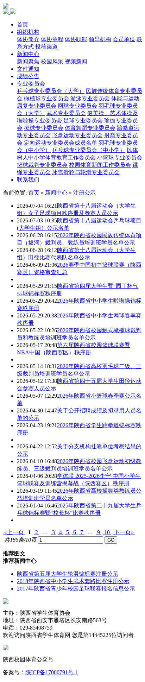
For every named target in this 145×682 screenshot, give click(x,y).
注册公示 (84, 193)
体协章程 (52, 39)
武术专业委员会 (66, 113)
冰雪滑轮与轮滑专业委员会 (86, 172)
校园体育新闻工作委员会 (100, 165)
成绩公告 (28, 76)
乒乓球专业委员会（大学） (50, 91)
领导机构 (100, 39)
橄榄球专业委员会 (46, 98)
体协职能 (76, 39)
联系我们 (28, 180)
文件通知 (28, 69)
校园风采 (52, 61)
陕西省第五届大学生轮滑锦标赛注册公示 (67, 574)
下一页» (124, 532)
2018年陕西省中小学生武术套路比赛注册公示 (73, 581)
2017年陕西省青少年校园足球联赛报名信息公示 (76, 589)
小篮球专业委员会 (119, 157)
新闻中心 (28, 54)
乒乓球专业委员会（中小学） (88, 150)
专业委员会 (31, 84)
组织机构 (28, 32)
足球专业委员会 (83, 121)
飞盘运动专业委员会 (77, 135)
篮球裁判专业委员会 (42, 165)
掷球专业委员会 (43, 128)
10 (107, 532)
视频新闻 (76, 61)
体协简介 (28, 39)
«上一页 (14, 532)
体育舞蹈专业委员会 (90, 128)
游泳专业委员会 (90, 98)
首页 (22, 24)
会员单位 (124, 39)
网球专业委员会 (77, 106)
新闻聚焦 (28, 61)
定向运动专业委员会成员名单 (60, 143)
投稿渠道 (46, 47)
